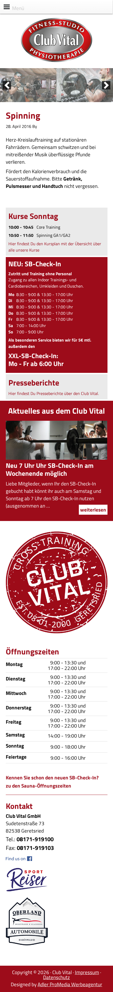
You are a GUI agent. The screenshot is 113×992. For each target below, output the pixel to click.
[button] (7, 85)
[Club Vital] (56, 60)
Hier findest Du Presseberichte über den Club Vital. (53, 393)
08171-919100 (35, 839)
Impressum (87, 972)
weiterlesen (93, 509)
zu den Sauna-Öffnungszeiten (38, 785)
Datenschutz (56, 977)
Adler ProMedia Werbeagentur (70, 984)
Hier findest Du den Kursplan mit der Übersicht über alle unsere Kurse (54, 247)
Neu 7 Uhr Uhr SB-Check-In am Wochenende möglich (50, 469)
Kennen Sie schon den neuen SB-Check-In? (52, 777)
